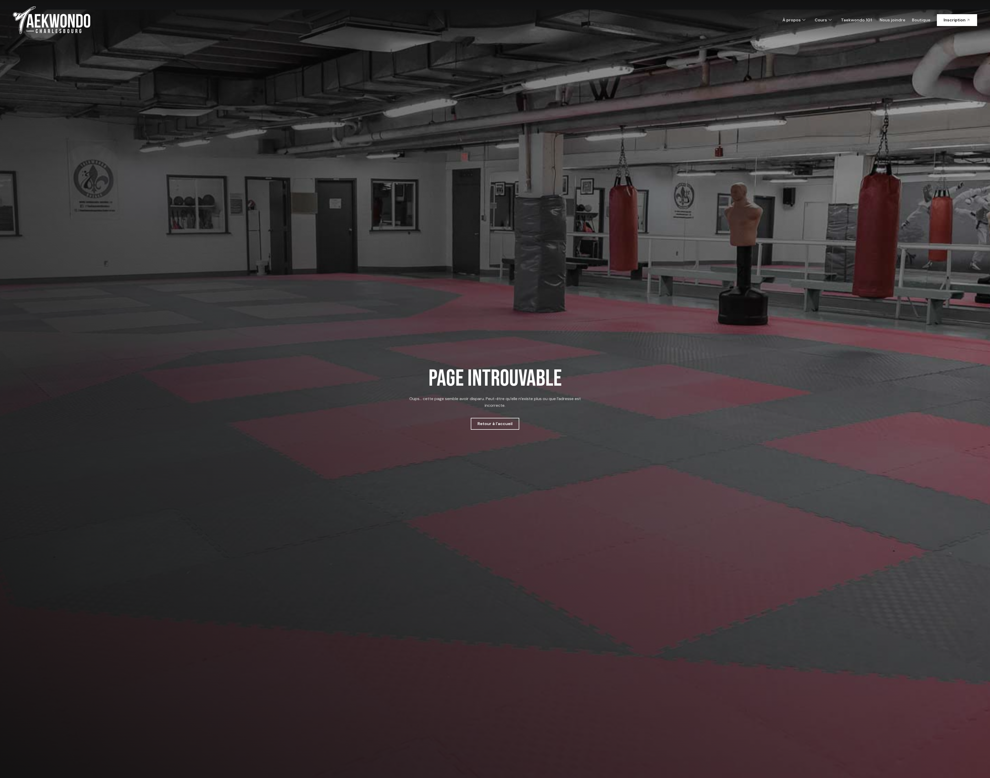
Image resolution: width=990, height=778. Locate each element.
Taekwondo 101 (856, 20)
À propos (791, 20)
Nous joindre (892, 20)
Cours (821, 20)
